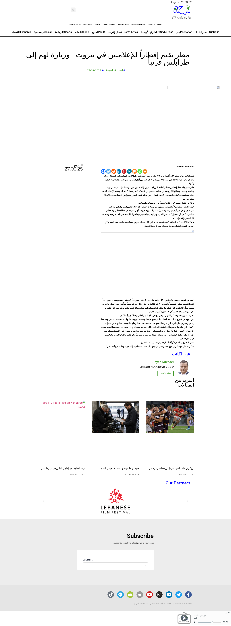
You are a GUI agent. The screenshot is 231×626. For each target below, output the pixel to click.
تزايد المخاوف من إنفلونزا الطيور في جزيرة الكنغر (63, 468)
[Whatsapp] (139, 171)
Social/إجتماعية (43, 32)
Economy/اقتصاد (21, 32)
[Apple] (139, 594)
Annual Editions (109, 25)
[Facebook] (103, 171)
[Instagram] (159, 594)
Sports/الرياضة (63, 32)
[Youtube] (149, 594)
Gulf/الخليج (98, 32)
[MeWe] (129, 171)
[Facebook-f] (188, 594)
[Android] (130, 594)
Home (159, 25)
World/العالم (82, 32)
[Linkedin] (119, 171)
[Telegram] (120, 594)
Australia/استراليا (209, 32)
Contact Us (87, 25)
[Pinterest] (124, 171)
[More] (145, 171)
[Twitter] (108, 171)
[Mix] (134, 171)
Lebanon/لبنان (184, 32)
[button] (73, 10)
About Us (151, 25)
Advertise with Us (138, 25)
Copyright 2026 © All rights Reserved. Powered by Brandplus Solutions (161, 603)
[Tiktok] (110, 594)
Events (97, 25)
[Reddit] (113, 171)
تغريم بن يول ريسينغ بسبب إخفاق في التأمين (119, 468)
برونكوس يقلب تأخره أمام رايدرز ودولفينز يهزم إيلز (171, 468)
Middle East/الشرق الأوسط (157, 32)
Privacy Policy (75, 25)
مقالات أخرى (165, 373)
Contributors (123, 25)
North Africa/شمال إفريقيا (123, 32)
